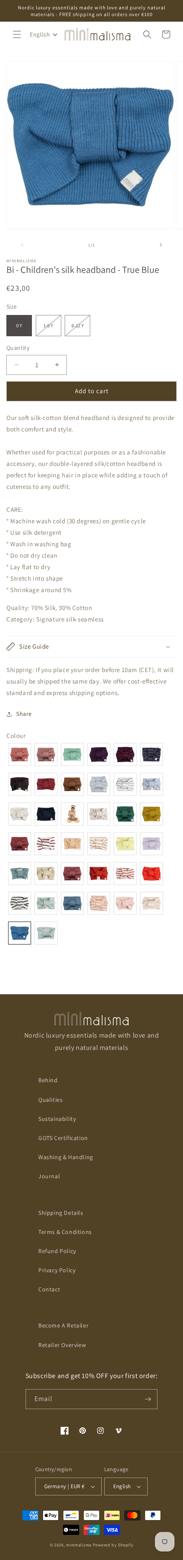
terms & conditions (65, 1232)
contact (49, 1289)
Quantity (17, 348)
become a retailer (63, 1325)
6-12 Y (80, 329)
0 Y (19, 325)
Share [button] (24, 714)
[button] (17, 34)
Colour (16, 736)
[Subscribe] (147, 1399)
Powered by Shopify (113, 1545)
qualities (50, 1099)
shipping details (60, 1213)
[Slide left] (22, 244)
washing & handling (65, 1157)
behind (48, 1080)
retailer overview (62, 1345)
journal (49, 1176)
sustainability (57, 1119)
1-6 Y (52, 329)
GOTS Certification (63, 1138)
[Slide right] (161, 244)
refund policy (57, 1251)
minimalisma (79, 1545)
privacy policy (56, 1270)
